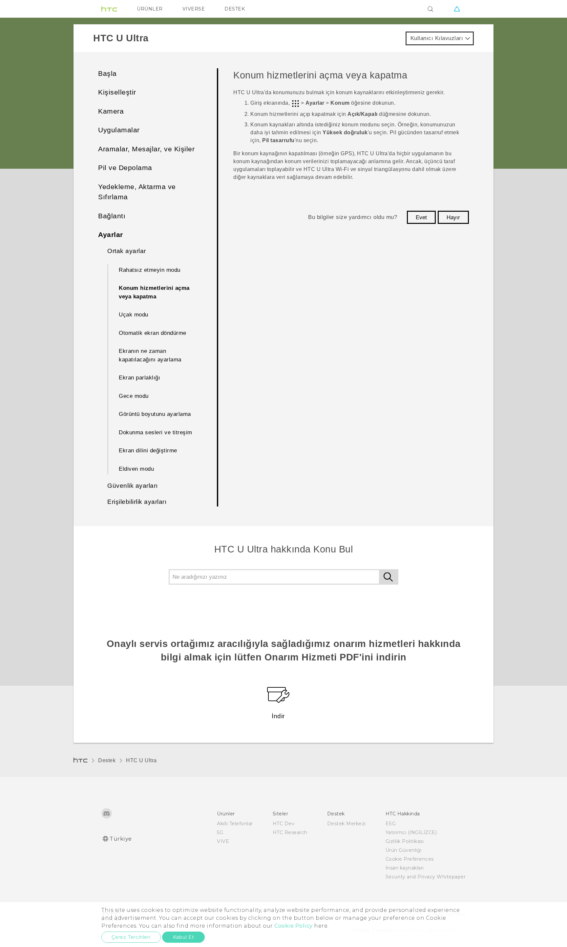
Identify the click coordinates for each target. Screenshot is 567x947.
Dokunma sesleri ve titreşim (155, 432)
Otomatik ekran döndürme (152, 333)
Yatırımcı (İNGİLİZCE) (411, 832)
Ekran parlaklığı (139, 378)
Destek (107, 760)
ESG (391, 824)
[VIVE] (456, 8)
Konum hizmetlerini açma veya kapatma (154, 292)
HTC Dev (284, 824)
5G (220, 832)
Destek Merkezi (346, 824)
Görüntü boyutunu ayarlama (155, 414)
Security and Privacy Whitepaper (426, 877)
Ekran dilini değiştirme (148, 450)
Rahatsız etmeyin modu (149, 270)
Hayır (453, 217)
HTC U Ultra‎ (141, 760)
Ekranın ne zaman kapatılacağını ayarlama (150, 355)
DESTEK (234, 9)
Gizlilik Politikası (405, 841)
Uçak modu (133, 315)
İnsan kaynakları (405, 868)
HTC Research (290, 832)
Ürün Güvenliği (404, 850)
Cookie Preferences (410, 859)
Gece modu (134, 396)
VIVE (223, 841)
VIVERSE (193, 9)
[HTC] (109, 9)
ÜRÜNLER (150, 9)
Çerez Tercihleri (131, 937)
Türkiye (121, 839)
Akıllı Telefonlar (235, 824)
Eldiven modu (136, 469)
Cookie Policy (293, 926)
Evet (421, 217)
